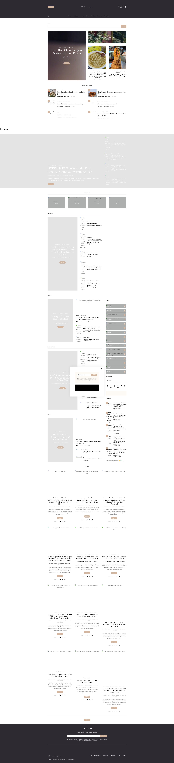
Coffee (124, 165)
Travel (69, 16)
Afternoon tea (100, 101)
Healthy (58, 101)
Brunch (120, 165)
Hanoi (99, 33)
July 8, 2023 (87, 445)
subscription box (115, 155)
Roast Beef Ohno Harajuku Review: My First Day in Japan (67, 53)
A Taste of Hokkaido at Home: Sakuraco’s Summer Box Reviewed (118, 158)
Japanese (64, 47)
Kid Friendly (114, 554)
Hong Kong (98, 71)
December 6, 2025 (88, 685)
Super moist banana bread (107, 104)
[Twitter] (125, 386)
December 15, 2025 (61, 679)
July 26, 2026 (59, 175)
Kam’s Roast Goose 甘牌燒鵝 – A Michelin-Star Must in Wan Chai (62, 378)
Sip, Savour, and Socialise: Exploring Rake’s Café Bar (60, 437)
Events (49, 165)
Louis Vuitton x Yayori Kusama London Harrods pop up (93, 285)
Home (90, 755)
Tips (81, 315)
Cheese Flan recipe (64, 115)
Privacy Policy (97, 755)
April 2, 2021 (100, 106)
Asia (95, 33)
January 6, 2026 (118, 78)
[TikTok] (121, 386)
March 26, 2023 (60, 96)
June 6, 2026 (116, 433)
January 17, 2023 (60, 106)
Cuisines (77, 16)
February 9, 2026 (109, 40)
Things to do (59, 165)
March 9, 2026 (117, 445)
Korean (99, 90)
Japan (60, 47)
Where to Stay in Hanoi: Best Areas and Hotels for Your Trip (119, 452)
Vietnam (118, 33)
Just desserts (63, 101)
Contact (124, 755)
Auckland (84, 327)
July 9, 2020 (100, 118)
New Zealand (93, 327)
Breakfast (93, 71)
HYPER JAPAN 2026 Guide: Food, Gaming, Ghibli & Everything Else (119, 405)
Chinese (51, 371)
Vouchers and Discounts (96, 16)
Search (49, 23)
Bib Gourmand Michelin (107, 686)
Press (119, 755)
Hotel (103, 33)
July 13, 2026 (68, 60)
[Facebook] (119, 7)
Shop (87, 16)
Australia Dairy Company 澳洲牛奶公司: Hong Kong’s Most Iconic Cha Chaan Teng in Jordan (60, 616)
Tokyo (69, 47)
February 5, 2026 (115, 561)
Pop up (63, 244)
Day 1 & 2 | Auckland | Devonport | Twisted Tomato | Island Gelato (91, 330)
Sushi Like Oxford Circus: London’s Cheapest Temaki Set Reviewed (114, 624)
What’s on (68, 244)
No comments (66, 96)
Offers (118, 554)
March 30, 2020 (88, 321)
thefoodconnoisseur (61, 60)
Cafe (87, 222)
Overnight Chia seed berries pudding (70, 104)
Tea (119, 155)
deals (110, 554)
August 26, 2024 (64, 257)
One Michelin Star (90, 404)
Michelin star (63, 371)
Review (62, 90)
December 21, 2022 (60, 117)
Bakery (112, 165)
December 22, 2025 (115, 629)
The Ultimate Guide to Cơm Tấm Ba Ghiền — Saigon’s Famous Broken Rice (114, 690)
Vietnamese (118, 72)
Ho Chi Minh (115, 686)
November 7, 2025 (63, 383)
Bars (83, 16)
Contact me (106, 16)
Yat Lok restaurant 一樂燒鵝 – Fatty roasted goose (94, 407)
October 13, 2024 (65, 442)
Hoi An (112, 71)
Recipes (58, 90)
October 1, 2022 (101, 96)
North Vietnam (108, 33)
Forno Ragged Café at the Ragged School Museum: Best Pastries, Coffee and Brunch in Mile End (60, 558)
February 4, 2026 (97, 79)
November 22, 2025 (115, 695)
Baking (105, 101)
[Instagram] (123, 7)
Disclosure (113, 755)
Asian (118, 153)
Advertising (105, 755)
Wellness (84, 315)
